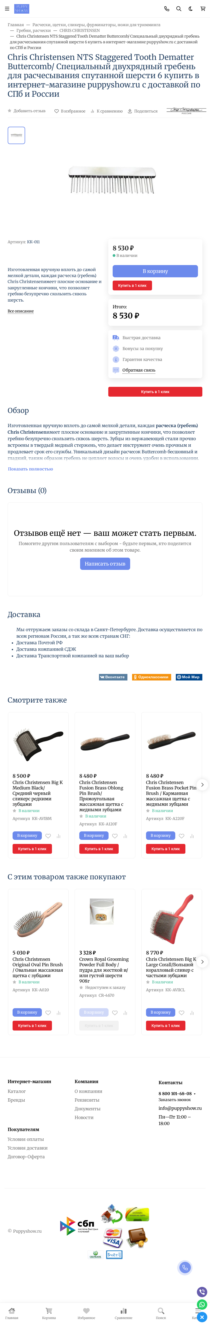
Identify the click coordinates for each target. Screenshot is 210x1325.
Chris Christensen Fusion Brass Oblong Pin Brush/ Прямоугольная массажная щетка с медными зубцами (101, 796)
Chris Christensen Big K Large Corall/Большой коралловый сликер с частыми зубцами (171, 967)
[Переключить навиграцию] (7, 8)
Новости (84, 1117)
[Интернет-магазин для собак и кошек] (21, 8)
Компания (86, 1081)
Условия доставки (28, 1148)
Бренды (16, 1100)
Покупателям (23, 1129)
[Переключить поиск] (179, 8)
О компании (88, 1091)
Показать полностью (30, 469)
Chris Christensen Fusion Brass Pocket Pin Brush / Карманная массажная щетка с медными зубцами (171, 793)
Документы (88, 1108)
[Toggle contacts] (167, 8)
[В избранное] (48, 836)
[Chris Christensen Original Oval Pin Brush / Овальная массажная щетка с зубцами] (38, 919)
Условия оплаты (26, 1139)
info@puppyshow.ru (180, 1108)
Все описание (21, 311)
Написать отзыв (105, 564)
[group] (111, 183)
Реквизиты (87, 1100)
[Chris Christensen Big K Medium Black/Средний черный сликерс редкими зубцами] (38, 742)
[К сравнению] (58, 836)
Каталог (17, 1091)
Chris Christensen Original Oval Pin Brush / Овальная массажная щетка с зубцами (38, 967)
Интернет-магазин (29, 1081)
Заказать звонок (175, 1099)
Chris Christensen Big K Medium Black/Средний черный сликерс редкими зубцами (38, 793)
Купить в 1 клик (132, 285)
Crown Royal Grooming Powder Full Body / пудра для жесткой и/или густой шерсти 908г (104, 970)
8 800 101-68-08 (175, 1093)
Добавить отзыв (29, 110)
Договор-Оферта (26, 1156)
